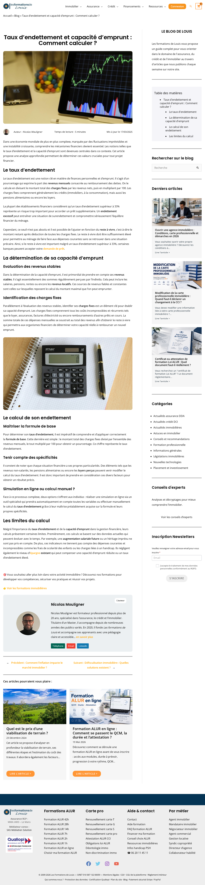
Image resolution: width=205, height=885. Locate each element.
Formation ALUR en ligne (59, 848)
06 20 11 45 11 (139, 853)
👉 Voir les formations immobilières (25, 588)
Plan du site (116, 879)
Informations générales (167, 450)
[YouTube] (116, 864)
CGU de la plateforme (136, 874)
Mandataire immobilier (183, 824)
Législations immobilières (168, 456)
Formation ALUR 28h (56, 824)
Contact (132, 819)
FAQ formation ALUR (139, 829)
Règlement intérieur (157, 874)
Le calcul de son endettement (176, 128)
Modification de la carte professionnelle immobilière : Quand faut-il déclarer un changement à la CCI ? (172, 297)
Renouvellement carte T (100, 819)
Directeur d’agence (180, 848)
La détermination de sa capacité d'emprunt (181, 119)
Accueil (7, 15)
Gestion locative (178, 838)
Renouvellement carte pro (101, 833)
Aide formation (136, 824)
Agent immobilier (179, 819)
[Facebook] (89, 864)
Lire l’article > (20, 773)
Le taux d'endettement (183, 112)
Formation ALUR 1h (55, 843)
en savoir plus (84, 637)
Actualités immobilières (167, 427)
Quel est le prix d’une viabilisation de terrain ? (27, 730)
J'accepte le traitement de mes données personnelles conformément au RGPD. (178, 567)
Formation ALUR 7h (55, 833)
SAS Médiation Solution (19, 829)
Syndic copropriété (180, 843)
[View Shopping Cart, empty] (198, 6)
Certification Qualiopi (99, 879)
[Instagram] (107, 864)
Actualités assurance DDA (168, 416)
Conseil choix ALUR (138, 838)
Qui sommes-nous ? (54, 879)
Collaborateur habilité (182, 853)
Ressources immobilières (142, 843)
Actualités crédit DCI (165, 422)
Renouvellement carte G (100, 824)
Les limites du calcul (181, 136)
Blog (17, 15)
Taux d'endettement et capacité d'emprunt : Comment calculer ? (178, 103)
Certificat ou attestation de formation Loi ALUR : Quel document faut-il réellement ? (173, 362)
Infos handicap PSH (139, 848)
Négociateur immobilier (183, 829)
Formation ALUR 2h (55, 838)
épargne (35, 553)
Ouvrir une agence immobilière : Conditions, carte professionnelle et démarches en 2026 (176, 233)
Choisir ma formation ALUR (60, 853)
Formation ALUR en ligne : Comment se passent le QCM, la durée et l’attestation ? (100, 733)
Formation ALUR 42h (56, 819)
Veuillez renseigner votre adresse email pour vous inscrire (175, 550)
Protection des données (76, 879)
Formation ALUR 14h (56, 829)
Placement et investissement (170, 468)
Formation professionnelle (169, 445)
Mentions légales (111, 874)
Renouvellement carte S (100, 829)
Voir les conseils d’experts (176, 517)
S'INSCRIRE (176, 578)
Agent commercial (180, 833)
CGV (123, 874)
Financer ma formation (141, 833)
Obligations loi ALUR (98, 843)
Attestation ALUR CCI (98, 838)
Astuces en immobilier (166, 433)
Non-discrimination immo (101, 853)
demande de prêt (53, 248)
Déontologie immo (97, 848)
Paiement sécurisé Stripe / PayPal (144, 879)
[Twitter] (98, 864)
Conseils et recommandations (171, 439)
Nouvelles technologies (167, 462)
